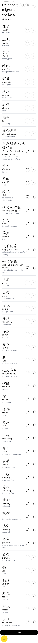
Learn (19, 632)
